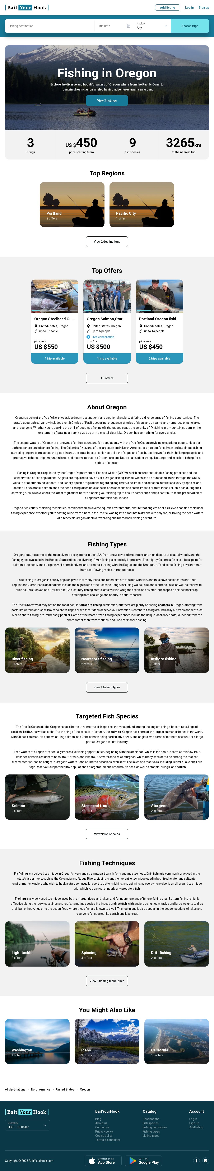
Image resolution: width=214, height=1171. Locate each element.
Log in (189, 7)
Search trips (190, 26)
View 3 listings (107, 100)
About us (101, 1123)
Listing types (151, 1135)
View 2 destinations (107, 241)
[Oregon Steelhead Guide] (54, 321)
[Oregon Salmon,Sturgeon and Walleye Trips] (107, 321)
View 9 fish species (107, 834)
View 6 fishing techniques (107, 981)
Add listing (167, 7)
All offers (107, 378)
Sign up (204, 7)
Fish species (151, 1123)
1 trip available (55, 358)
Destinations (151, 1119)
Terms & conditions (108, 1140)
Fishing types (151, 1131)
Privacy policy (104, 1131)
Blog (98, 1119)
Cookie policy (103, 1135)
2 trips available (159, 358)
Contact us (102, 1127)
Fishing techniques (155, 1127)
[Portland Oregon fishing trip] (159, 321)
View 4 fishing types (107, 687)
